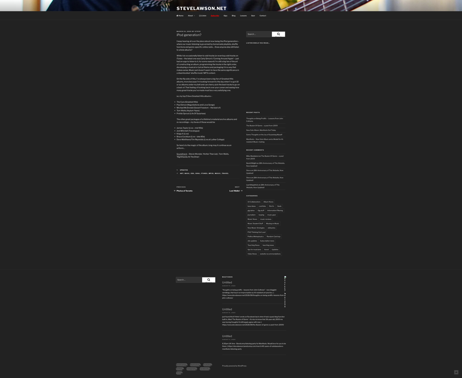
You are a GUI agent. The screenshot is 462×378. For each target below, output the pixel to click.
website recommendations (270, 254)
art (182, 173)
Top (456, 372)
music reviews (265, 219)
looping (261, 215)
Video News (252, 254)
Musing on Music (272, 223)
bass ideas (252, 206)
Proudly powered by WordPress (234, 366)
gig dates (251, 210)
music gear (271, 215)
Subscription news (267, 241)
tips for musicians (254, 249)
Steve (198, 31)
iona (197, 173)
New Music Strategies (256, 228)
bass (187, 173)
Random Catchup (273, 236)
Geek (279, 206)
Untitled (227, 282)
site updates (252, 241)
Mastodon (227, 277)
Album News (268, 202)
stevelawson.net (202, 8)
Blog (234, 16)
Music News (252, 219)
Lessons (243, 16)
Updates (184, 170)
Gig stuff (261, 210)
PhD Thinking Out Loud (256, 232)
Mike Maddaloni (252, 156)
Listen (203, 16)
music (218, 173)
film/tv (271, 206)
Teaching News (254, 245)
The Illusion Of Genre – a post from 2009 (262, 126)
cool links (262, 206)
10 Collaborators (254, 202)
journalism (252, 215)
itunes (204, 173)
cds (192, 173)
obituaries (271, 228)
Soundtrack (182, 154)
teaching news (268, 245)
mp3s (211, 173)
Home (180, 16)
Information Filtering (275, 210)
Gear (253, 16)
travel (225, 173)
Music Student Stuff (255, 223)
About (190, 16)
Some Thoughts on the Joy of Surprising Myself (264, 135)
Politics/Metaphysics (256, 236)
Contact (263, 16)
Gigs (225, 16)
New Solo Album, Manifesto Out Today (261, 130)
